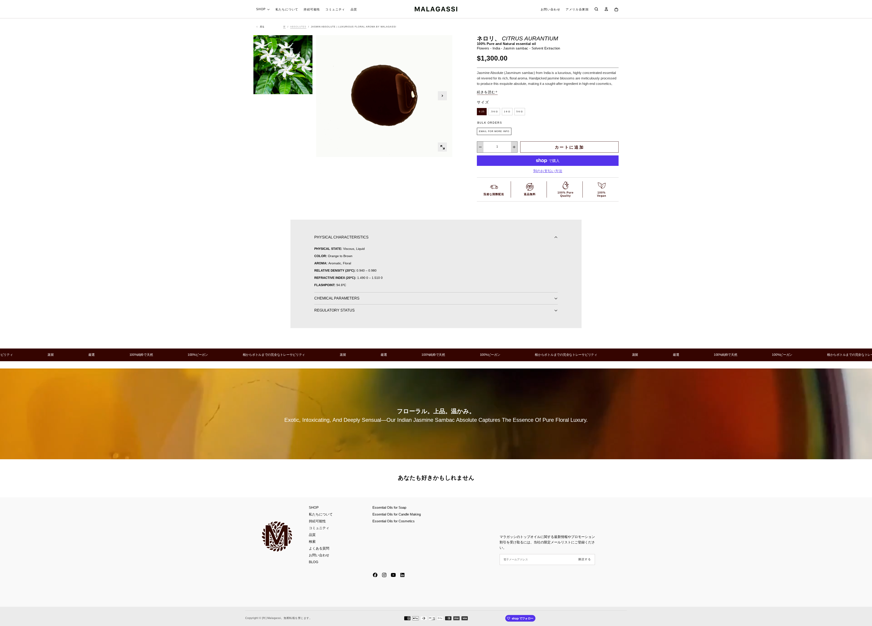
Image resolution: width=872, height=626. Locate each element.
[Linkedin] (402, 575)
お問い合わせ (550, 9)
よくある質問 (319, 548)
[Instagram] (384, 575)
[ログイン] (606, 9)
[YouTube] (393, 575)
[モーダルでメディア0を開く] (442, 147)
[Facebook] (375, 575)
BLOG (313, 562)
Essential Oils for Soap (389, 507)
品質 (354, 9)
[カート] (616, 9)
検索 (312, 541)
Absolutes (298, 26)
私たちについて (286, 9)
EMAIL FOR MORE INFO (494, 131)
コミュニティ (335, 9)
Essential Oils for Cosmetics (393, 521)
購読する (584, 559)
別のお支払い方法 (547, 171)
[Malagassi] (277, 537)
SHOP (261, 9)
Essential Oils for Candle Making (396, 514)
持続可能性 (312, 9)
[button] (577, 9)
